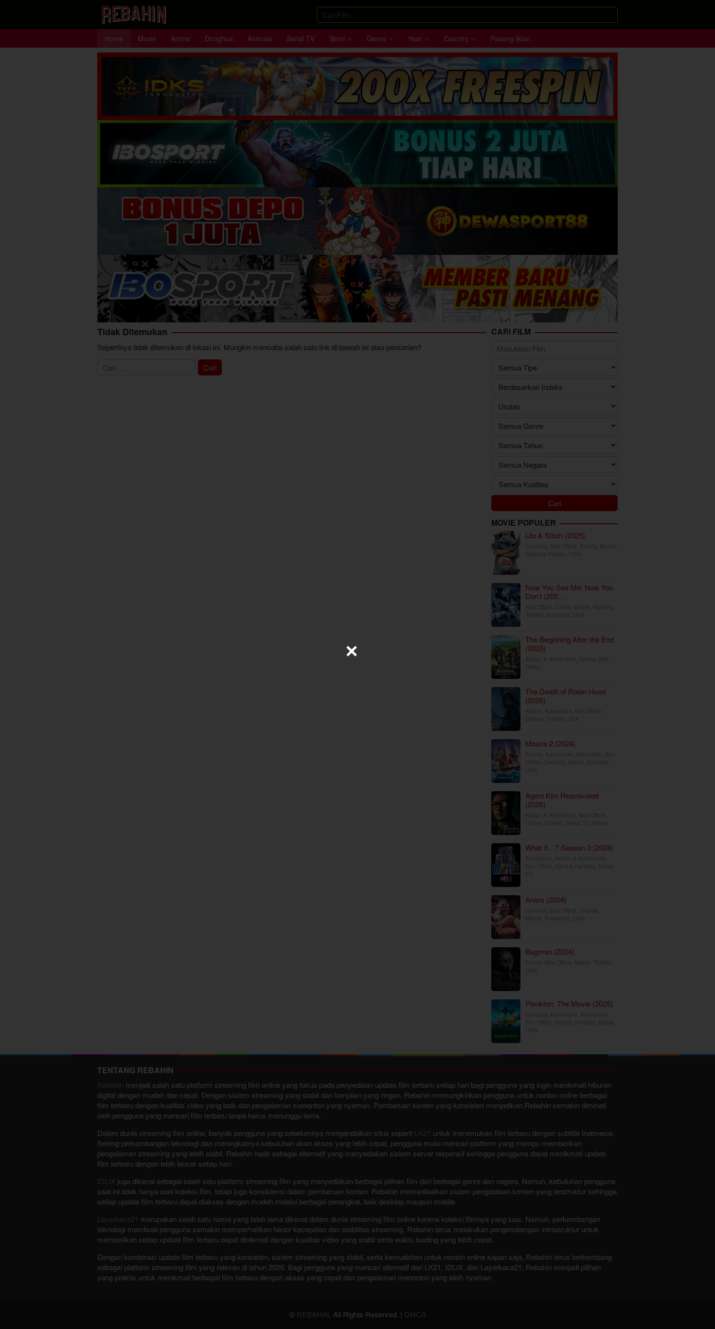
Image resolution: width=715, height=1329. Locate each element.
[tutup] (352, 651)
